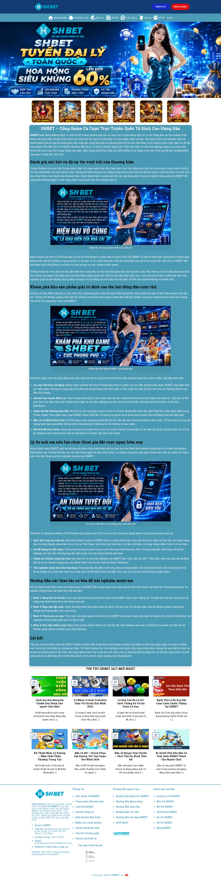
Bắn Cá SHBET (166, 801)
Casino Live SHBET (168, 796)
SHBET (47, 825)
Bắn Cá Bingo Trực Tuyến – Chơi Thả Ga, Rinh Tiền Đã (131, 756)
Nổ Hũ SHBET (165, 806)
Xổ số (162, 17)
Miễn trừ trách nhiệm (88, 822)
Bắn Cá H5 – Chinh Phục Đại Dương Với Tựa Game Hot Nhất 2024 (90, 756)
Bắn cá (100, 18)
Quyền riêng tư (84, 811)
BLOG (170, 18)
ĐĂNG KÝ (161, 6)
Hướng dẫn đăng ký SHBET (132, 796)
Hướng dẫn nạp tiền (128, 806)
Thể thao (131, 18)
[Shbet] (47, 6)
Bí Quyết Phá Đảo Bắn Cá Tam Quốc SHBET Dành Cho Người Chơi (171, 756)
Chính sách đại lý (86, 838)
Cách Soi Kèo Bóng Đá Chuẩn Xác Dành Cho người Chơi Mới (50, 703)
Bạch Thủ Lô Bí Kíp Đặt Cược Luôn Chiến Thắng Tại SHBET (171, 703)
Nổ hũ (114, 18)
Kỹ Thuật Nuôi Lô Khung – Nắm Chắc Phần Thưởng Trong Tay (50, 756)
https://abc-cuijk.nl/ (57, 846)
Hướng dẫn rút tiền (127, 811)
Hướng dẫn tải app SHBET (132, 817)
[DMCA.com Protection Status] (121, 833)
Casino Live (81, 18)
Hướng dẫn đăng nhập (129, 801)
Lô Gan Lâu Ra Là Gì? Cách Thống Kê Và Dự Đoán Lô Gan (131, 703)
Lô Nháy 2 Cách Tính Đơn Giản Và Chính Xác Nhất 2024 (90, 703)
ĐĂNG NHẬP (180, 6)
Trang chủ (60, 18)
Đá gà (147, 18)
